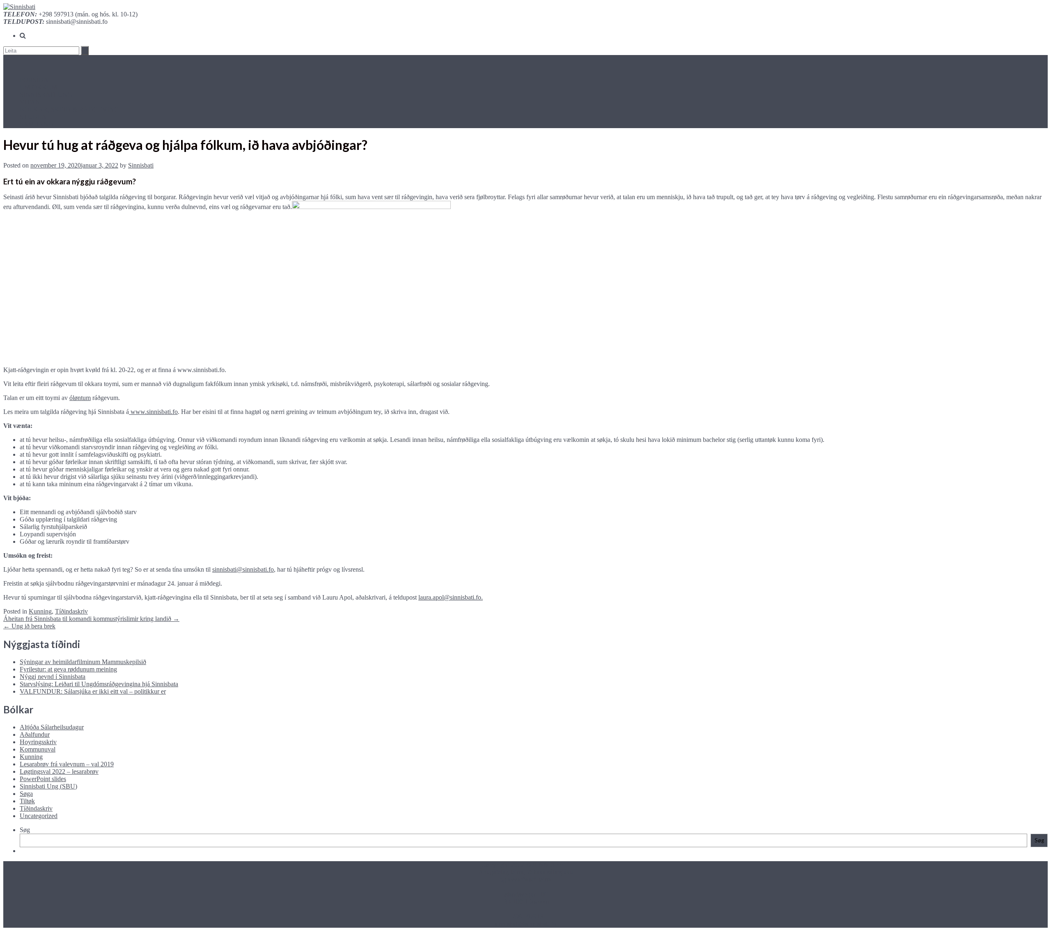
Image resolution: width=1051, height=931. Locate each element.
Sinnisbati (141, 165)
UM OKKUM (38, 87)
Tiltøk (27, 801)
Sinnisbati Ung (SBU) (48, 786)
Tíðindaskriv (71, 611)
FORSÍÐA (34, 79)
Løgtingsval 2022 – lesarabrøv (59, 771)
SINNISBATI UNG (46, 94)
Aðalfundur (35, 734)
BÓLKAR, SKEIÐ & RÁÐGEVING (69, 109)
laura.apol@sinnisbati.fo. (450, 597)
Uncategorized (38, 815)
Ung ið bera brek (29, 626)
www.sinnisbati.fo (153, 411)
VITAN (30, 102)
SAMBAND (36, 124)
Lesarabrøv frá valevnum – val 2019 (67, 764)
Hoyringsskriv (38, 741)
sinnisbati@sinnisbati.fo (243, 569)
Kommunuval (37, 749)
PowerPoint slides (43, 778)
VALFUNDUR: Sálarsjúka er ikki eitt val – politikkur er (93, 691)
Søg (25, 829)
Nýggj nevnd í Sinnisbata (52, 676)
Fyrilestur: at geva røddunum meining (68, 669)
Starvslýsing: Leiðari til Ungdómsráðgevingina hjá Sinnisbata (99, 683)
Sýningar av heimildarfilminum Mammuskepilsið (83, 661)
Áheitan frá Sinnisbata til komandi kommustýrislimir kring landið (91, 618)
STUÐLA (33, 116)
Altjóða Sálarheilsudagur (52, 727)
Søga (26, 793)
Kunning (40, 611)
